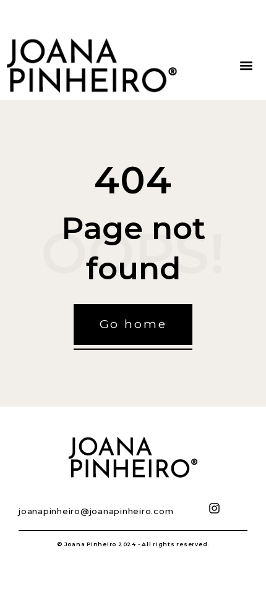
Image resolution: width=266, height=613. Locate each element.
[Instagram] (215, 508)
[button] (246, 66)
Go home (133, 324)
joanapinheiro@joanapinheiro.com (96, 511)
